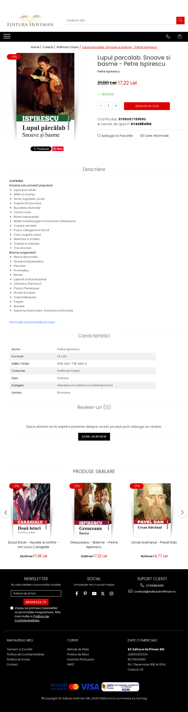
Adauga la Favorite (117, 135)
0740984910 (154, 585)
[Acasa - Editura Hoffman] (30, 20)
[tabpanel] (47, 96)
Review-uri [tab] (94, 407)
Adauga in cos (147, 106)
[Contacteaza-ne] (168, 36)
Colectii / (49, 47)
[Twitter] (103, 594)
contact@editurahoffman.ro (154, 591)
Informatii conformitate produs (32, 322)
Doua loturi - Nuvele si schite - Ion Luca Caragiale (33, 544)
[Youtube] (94, 594)
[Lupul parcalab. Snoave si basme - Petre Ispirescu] (47, 96)
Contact (12, 664)
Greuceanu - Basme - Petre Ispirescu (94, 544)
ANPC (71, 664)
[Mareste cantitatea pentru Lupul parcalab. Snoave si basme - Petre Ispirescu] (116, 106)
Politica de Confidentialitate (32, 618)
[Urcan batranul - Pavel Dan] (154, 510)
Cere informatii (156, 135)
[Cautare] (180, 20)
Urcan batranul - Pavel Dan (154, 542)
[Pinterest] (85, 594)
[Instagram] (112, 594)
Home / (36, 47)
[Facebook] (77, 594)
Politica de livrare (18, 659)
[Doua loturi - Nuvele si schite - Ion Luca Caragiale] (33, 510)
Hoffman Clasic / (69, 47)
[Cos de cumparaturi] (180, 36)
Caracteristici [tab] (94, 335)
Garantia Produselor (80, 659)
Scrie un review (94, 436)
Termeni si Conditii (19, 649)
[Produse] (7, 37)
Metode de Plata (78, 649)
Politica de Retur (78, 654)
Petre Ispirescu (108, 71)
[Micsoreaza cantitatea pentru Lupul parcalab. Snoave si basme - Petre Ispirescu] (100, 106)
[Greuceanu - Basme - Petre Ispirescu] (94, 510)
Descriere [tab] (94, 169)
